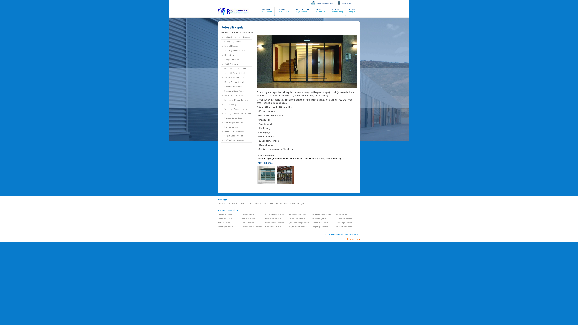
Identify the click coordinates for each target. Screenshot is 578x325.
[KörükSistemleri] (236, 64)
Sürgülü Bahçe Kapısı (320, 218)
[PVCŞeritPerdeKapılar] (236, 140)
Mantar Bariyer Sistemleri (274, 223)
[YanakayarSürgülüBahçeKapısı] (236, 113)
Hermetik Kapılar (248, 214)
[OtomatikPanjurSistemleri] (236, 73)
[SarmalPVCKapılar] (236, 42)
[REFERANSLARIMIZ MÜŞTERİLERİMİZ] (303, 11)
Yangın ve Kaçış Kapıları (298, 227)
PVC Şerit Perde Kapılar (344, 227)
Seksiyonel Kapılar (225, 214)
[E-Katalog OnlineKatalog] (337, 11)
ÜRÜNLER (235, 32)
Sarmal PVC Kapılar (225, 218)
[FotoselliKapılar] (236, 46)
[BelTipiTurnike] (236, 127)
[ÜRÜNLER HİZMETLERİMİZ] (284, 11)
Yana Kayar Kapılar (335, 158)
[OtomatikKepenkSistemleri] (236, 69)
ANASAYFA (225, 32)
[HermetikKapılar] (236, 55)
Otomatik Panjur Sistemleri (274, 214)
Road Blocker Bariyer (273, 227)
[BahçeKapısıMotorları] (236, 122)
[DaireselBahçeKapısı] (236, 118)
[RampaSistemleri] (236, 60)
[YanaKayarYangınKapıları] (236, 109)
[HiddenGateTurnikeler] (236, 131)
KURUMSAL (233, 204)
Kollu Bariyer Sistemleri (273, 218)
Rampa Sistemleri (248, 218)
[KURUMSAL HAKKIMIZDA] (267, 11)
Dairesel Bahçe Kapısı (320, 223)
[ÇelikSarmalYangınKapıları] (236, 100)
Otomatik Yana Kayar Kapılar (287, 158)
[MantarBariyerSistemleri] (236, 82)
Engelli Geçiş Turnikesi (344, 223)
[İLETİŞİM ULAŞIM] (352, 11)
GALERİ (271, 204)
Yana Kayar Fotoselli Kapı (227, 227)
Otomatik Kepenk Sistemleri (252, 227)
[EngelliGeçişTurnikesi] (236, 136)
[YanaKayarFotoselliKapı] (236, 51)
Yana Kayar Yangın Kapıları (322, 214)
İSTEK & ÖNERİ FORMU (285, 204)
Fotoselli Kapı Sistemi (313, 158)
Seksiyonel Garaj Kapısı (297, 214)
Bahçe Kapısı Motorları (320, 227)
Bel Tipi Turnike (341, 214)
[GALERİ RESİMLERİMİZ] (321, 11)
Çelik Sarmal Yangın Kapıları (299, 223)
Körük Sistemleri (248, 223)
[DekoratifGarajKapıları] (236, 95)
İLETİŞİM (300, 204)
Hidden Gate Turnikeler (344, 218)
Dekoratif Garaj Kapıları (297, 218)
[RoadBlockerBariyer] (236, 87)
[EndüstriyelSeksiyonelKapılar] (236, 37)
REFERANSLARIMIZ (258, 204)
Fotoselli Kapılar (247, 32)
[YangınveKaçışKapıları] (236, 104)
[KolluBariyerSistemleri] (236, 78)
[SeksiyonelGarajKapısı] (236, 91)
